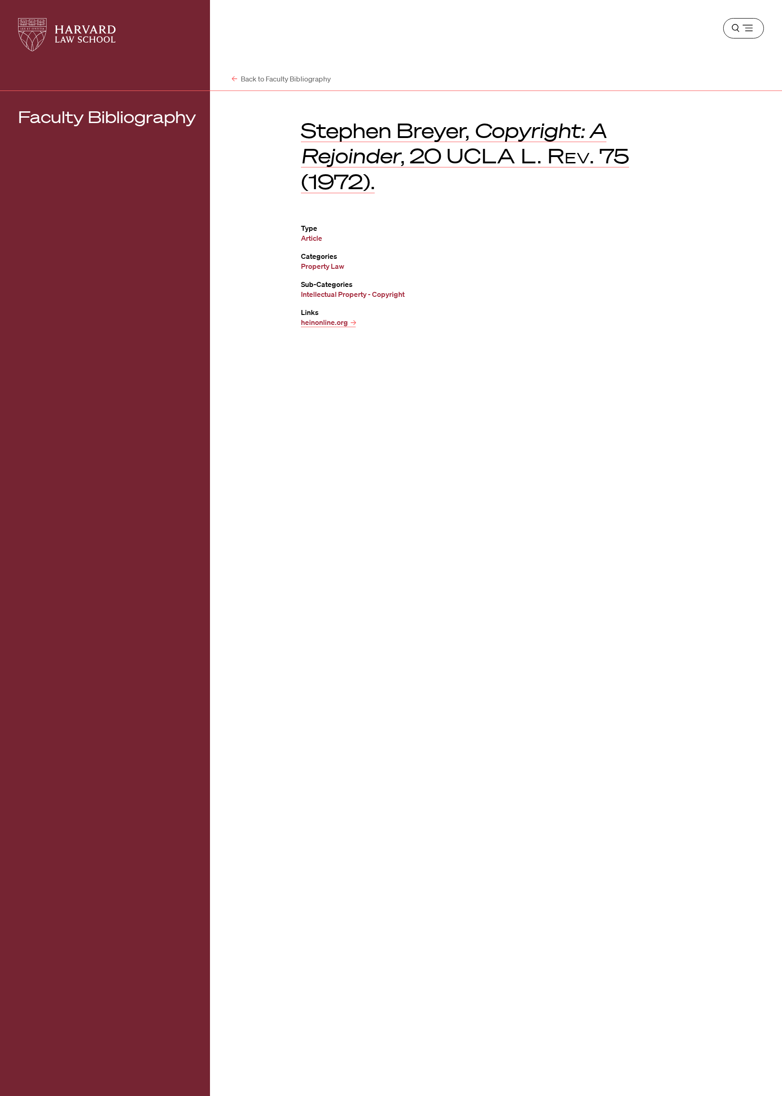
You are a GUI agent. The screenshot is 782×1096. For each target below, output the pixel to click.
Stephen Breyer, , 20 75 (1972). (465, 155)
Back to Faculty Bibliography (285, 78)
